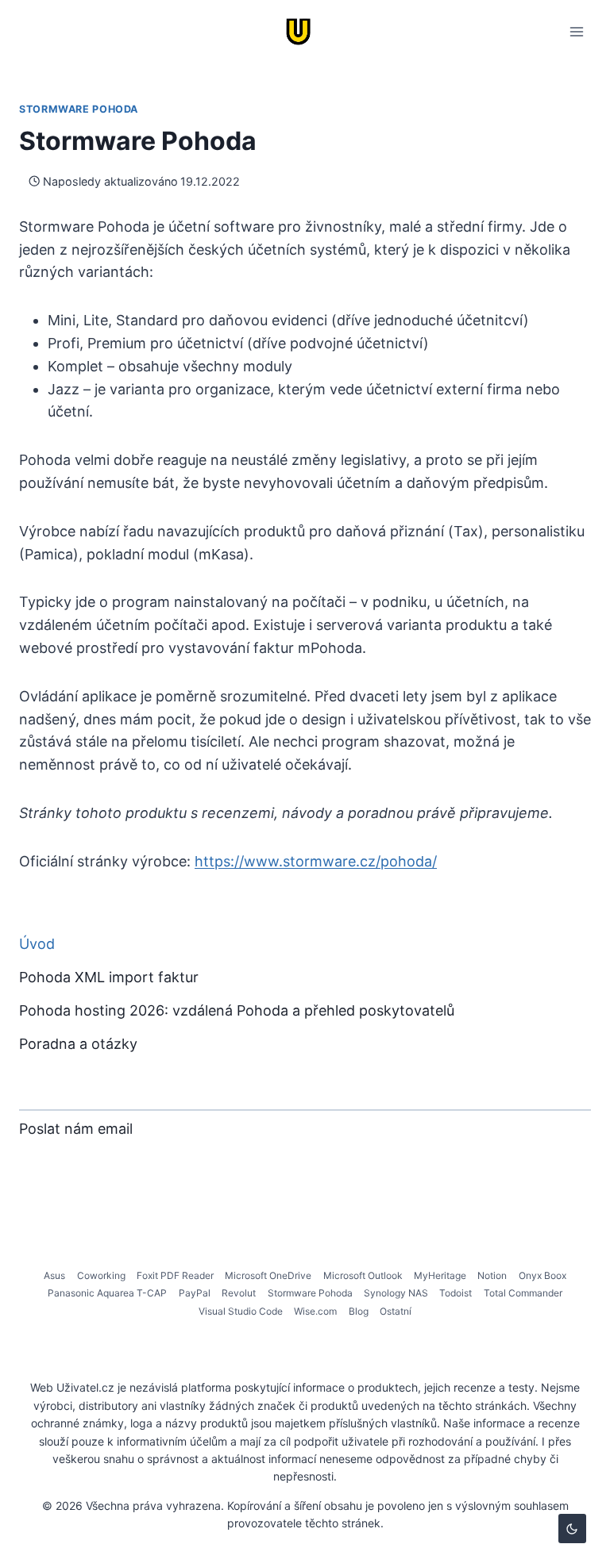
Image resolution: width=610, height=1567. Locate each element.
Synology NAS (396, 1293)
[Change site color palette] (572, 1528)
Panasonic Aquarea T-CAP (107, 1293)
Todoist (455, 1293)
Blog (359, 1311)
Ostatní (395, 1311)
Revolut (239, 1293)
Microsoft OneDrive (268, 1275)
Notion (492, 1275)
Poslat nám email (76, 1128)
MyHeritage (440, 1275)
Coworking (101, 1275)
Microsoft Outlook (363, 1275)
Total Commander (523, 1293)
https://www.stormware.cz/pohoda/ (316, 861)
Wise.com (315, 1311)
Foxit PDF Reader (175, 1275)
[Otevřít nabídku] (576, 31)
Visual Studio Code (241, 1311)
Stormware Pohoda (78, 109)
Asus (54, 1275)
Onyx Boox (542, 1275)
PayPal (194, 1293)
